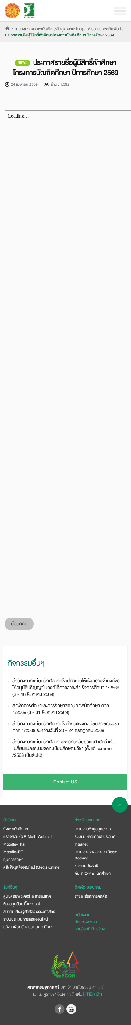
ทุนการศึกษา (13, 859)
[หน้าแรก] (8, 29)
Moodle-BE (13, 852)
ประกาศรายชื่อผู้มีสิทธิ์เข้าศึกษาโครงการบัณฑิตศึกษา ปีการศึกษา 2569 (59, 35)
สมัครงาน (82, 914)
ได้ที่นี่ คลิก (92, 994)
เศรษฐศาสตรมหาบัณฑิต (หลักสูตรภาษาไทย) (49, 29)
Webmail (45, 836)
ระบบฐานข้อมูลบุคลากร (93, 829)
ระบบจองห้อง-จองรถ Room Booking (96, 855)
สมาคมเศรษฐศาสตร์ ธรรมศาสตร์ (29, 911)
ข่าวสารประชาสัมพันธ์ (104, 29)
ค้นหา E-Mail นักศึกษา (93, 873)
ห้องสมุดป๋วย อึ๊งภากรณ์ (21, 904)
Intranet (81, 844)
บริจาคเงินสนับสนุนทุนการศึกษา (28, 927)
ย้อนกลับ (19, 624)
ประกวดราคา (86, 922)
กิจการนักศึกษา (15, 829)
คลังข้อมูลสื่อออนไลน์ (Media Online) (31, 867)
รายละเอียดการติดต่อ (91, 896)
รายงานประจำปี (86, 865)
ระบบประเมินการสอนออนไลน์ (25, 919)
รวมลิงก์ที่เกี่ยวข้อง (90, 929)
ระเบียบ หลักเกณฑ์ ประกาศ (95, 836)
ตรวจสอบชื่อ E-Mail (19, 836)
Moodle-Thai (14, 844)
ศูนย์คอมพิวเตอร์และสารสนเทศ (27, 896)
